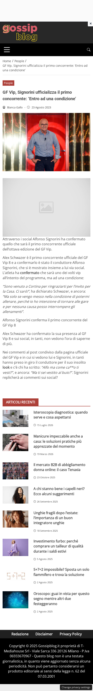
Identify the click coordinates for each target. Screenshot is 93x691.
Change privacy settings (76, 687)
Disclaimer (44, 634)
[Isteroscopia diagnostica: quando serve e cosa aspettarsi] (15, 418)
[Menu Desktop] (7, 49)
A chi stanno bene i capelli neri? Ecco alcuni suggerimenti (59, 491)
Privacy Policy (71, 634)
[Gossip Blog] (20, 32)
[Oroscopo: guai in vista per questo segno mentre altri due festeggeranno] (15, 600)
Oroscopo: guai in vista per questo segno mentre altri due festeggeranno (62, 598)
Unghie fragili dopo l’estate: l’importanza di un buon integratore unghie (56, 517)
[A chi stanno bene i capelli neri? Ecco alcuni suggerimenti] (15, 495)
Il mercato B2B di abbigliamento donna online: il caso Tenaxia (59, 467)
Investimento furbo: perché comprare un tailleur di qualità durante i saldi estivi (58, 546)
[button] (88, 49)
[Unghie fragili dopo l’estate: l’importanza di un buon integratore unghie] (15, 519)
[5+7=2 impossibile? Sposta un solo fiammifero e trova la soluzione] (15, 575)
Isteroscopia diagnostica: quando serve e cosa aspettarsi (61, 415)
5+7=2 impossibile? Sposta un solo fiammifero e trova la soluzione (61, 572)
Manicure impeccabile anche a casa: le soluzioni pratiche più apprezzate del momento (58, 441)
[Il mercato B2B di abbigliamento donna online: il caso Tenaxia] (15, 471)
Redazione (20, 634)
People (8, 83)
